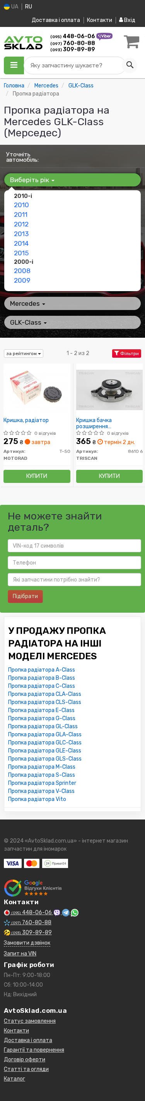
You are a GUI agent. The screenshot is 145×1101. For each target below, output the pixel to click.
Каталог (14, 1079)
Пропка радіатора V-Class (41, 791)
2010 (21, 205)
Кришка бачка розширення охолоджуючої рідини (104, 423)
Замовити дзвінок (27, 943)
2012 (21, 224)
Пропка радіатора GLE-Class (44, 750)
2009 (22, 280)
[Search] (129, 65)
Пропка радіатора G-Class (41, 718)
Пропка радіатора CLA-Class (44, 694)
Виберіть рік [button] (30, 180)
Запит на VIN (20, 953)
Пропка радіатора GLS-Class (45, 759)
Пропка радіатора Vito (37, 799)
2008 (22, 271)
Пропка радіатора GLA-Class (45, 734)
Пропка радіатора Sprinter (42, 783)
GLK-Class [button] (26, 322)
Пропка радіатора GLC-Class (45, 742)
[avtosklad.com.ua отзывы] (34, 888)
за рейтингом (22, 353)
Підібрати (25, 596)
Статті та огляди (26, 1069)
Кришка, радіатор (26, 420)
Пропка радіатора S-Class (41, 775)
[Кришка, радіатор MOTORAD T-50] (36, 389)
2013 (21, 234)
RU (28, 6)
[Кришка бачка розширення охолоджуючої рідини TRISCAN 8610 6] (109, 389)
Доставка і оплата (56, 20)
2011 (20, 214)
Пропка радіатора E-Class (41, 710)
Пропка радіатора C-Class (41, 686)
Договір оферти (24, 1059)
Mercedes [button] (25, 303)
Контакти (99, 20)
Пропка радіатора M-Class (41, 767)
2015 (21, 253)
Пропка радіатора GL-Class (43, 726)
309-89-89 (72, 49)
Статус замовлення (30, 1021)
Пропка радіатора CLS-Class (44, 702)
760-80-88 (72, 43)
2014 (21, 243)
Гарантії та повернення (34, 1050)
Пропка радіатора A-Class (41, 670)
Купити (36, 476)
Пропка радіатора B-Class (41, 678)
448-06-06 (73, 36)
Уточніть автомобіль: (22, 157)
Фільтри (129, 353)
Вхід (129, 20)
